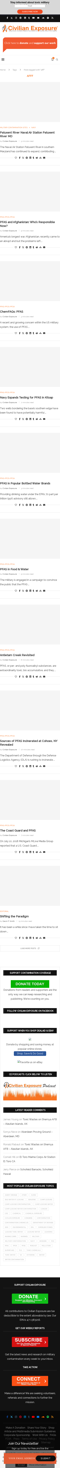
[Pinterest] (21, 18)
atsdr (24, 1195)
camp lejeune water (44, 1204)
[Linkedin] (25, 18)
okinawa (43, 1241)
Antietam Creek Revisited (17, 655)
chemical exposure (34, 1213)
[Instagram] (16, 18)
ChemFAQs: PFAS (11, 311)
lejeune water (33, 1232)
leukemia (48, 1232)
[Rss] (52, 18)
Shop (51, 1427)
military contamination (15, 1241)
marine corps (10, 1236)
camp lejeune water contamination (20, 1209)
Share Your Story (36, 1427)
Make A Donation (15, 1427)
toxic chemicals (33, 1250)
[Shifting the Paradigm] (30, 886)
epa (32, 1227)
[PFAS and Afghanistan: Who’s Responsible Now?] (30, 192)
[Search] (56, 59)
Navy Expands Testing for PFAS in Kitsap (26, 397)
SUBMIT (46, 1458)
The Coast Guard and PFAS (18, 830)
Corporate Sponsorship (17, 1435)
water (41, 1255)
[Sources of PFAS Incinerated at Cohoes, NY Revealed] (30, 710)
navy (32, 1241)
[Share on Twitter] (23, 157)
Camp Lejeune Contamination (17, 1204)
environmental (19, 1227)
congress (28, 1218)
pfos (23, 1246)
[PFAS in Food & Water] (30, 539)
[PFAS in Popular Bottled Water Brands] (30, 453)
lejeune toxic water (14, 1232)
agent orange (11, 1195)
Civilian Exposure (10, 141)
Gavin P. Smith (9, 921)
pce (52, 1241)
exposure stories (45, 1227)
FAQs (53, 1435)
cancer (44, 1209)
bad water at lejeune (14, 1199)
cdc (6, 1213)
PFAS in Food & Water (14, 569)
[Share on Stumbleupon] (40, 158)
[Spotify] (48, 18)
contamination (43, 1218)
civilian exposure (12, 1218)
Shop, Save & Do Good (30, 1053)
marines (24, 1236)
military (35, 1236)
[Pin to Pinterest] (27, 158)
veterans (30, 1255)
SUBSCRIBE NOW (30, 12)
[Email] (38, 18)
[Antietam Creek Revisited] (30, 625)
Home (3, 70)
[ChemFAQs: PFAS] (30, 281)
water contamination (14, 1259)
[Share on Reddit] (37, 158)
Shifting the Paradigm (14, 916)
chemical (17, 1213)
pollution (46, 1246)
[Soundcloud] (43, 18)
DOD (6, 1227)
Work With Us (40, 1435)
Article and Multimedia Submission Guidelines (30, 1431)
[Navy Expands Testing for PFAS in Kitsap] (30, 367)
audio (33, 1195)
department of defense (43, 1222)
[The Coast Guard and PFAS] (30, 800)
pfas (6, 1246)
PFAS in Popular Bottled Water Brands (25, 483)
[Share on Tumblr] (33, 158)
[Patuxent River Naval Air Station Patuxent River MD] (30, 102)
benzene (32, 1199)
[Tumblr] (29, 18)
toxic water (10, 1255)
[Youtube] (33, 18)
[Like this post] (16, 158)
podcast (33, 1246)
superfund (9, 1250)
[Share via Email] (44, 158)
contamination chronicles (16, 1222)
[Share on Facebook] (19, 158)
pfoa (15, 1246)
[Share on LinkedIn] (30, 158)
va (21, 1255)
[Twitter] (12, 18)
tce (20, 1250)
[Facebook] (7, 18)
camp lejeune (46, 1199)
